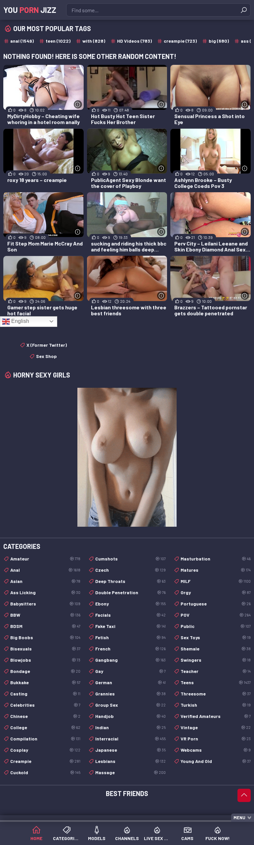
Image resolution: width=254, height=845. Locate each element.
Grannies (130, 693)
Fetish (130, 637)
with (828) (93, 41)
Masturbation (216, 558)
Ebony (130, 603)
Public (216, 626)
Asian (45, 581)
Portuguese (216, 603)
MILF (216, 581)
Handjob (130, 716)
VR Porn (216, 738)
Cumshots (130, 558)
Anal (45, 570)
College (45, 727)
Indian (130, 727)
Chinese (45, 716)
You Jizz (29, 10)
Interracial (130, 738)
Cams (187, 838)
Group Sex (130, 705)
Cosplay (45, 750)
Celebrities (45, 705)
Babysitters (45, 603)
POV (216, 615)
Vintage (216, 727)
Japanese (130, 750)
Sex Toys (216, 637)
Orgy (216, 592)
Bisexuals (45, 648)
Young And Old (216, 761)
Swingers (216, 660)
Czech (130, 570)
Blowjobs (45, 660)
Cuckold (45, 772)
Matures (216, 570)
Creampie (45, 761)
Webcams (216, 750)
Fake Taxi (130, 626)
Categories (66, 838)
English (19, 321)
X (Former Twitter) (46, 345)
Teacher (216, 671)
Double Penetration (130, 592)
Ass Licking (45, 592)
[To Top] (244, 795)
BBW (45, 615)
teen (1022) (58, 41)
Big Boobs (45, 637)
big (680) (219, 41)
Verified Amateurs (216, 716)
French (130, 648)
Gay (130, 671)
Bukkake (45, 682)
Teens (216, 682)
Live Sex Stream (157, 838)
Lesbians (130, 761)
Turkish (216, 705)
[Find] (243, 10)
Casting (45, 693)
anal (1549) (22, 41)
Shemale (216, 648)
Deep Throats (130, 581)
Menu (239, 817)
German (130, 682)
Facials (130, 615)
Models (97, 838)
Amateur (45, 558)
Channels (127, 838)
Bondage (45, 671)
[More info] (78, 104)
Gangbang (130, 660)
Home (36, 838)
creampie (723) (180, 41)
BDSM (45, 626)
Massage (130, 772)
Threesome (216, 693)
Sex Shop (46, 356)
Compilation (45, 738)
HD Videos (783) (134, 41)
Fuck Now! (217, 838)
